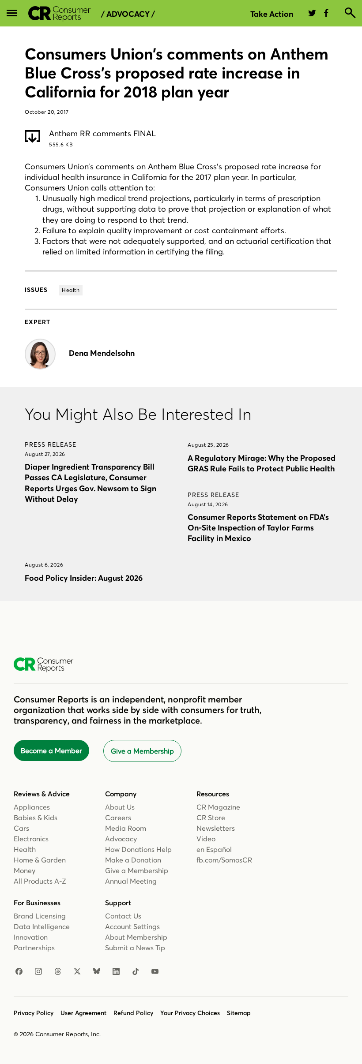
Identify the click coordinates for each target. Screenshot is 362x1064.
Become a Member (51, 750)
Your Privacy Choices (190, 1013)
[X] (77, 972)
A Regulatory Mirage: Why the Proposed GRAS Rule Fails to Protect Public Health (262, 463)
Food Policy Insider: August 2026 (84, 578)
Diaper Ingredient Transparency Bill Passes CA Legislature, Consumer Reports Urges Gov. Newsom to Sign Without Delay (90, 483)
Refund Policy (133, 1013)
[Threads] (58, 972)
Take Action (271, 14)
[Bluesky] (96, 972)
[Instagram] (38, 972)
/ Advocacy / (128, 14)
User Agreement (83, 1013)
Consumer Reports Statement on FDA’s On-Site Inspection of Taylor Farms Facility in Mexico (258, 527)
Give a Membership (142, 751)
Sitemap (239, 1013)
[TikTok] (135, 972)
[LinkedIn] (116, 972)
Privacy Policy (33, 1013)
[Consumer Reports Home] (48, 664)
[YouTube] (155, 972)
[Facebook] (19, 972)
